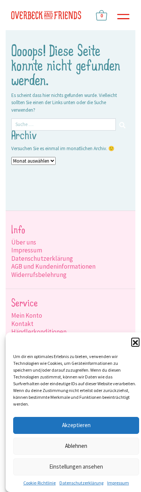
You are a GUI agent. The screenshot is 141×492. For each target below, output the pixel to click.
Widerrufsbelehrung (39, 275)
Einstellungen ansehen (76, 466)
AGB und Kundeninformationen (53, 266)
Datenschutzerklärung (81, 483)
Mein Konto (26, 315)
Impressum (118, 483)
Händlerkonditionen (39, 331)
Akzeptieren (76, 425)
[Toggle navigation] (123, 15)
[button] (135, 342)
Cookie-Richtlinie (39, 483)
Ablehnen (76, 445)
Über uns (23, 242)
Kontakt (22, 324)
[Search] (122, 124)
